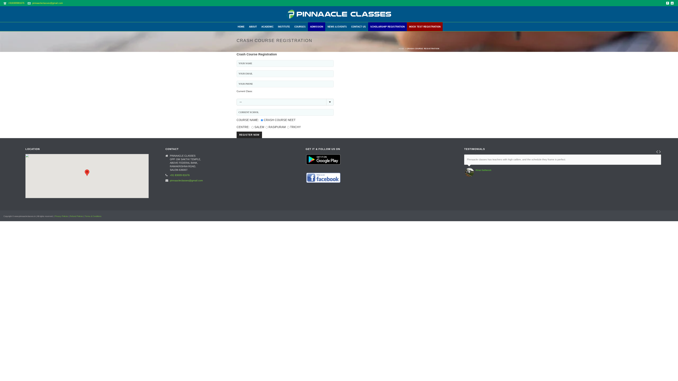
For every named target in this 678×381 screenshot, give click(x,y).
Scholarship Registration (387, 26)
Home (241, 26)
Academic (267, 26)
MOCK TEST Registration (425, 26)
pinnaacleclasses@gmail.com (47, 3)
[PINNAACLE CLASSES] (339, 14)
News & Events (337, 26)
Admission (316, 26)
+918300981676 (16, 3)
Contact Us (358, 26)
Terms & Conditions (93, 216)
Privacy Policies (61, 216)
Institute (284, 26)
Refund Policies (76, 216)
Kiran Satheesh (483, 170)
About (253, 26)
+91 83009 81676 (180, 175)
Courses (300, 26)
